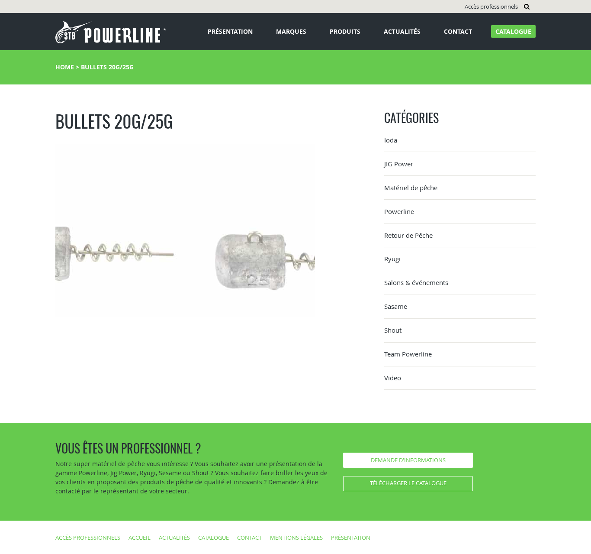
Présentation (230, 31)
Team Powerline (408, 354)
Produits (345, 31)
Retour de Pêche (408, 235)
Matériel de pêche (410, 187)
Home (64, 67)
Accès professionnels (491, 6)
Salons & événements (416, 282)
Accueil (139, 537)
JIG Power (398, 163)
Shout (392, 330)
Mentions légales (296, 537)
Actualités (402, 31)
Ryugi (392, 258)
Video (392, 377)
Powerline (399, 211)
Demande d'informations (408, 460)
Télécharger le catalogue (408, 483)
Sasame (395, 306)
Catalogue (513, 31)
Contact (458, 31)
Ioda (390, 140)
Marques (291, 31)
